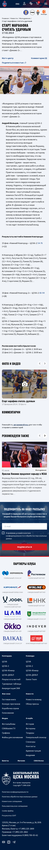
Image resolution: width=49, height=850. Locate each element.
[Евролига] (44, 12)
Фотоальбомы (8, 724)
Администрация (33, 750)
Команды (30, 656)
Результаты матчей (11, 679)
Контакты (30, 746)
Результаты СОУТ (9, 815)
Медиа (5, 718)
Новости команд (33, 699)
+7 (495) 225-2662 (20, 832)
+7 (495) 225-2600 (26, 828)
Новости (14, 18)
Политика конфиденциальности (15, 792)
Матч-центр (7, 58)
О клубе (29, 718)
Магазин (21, 760)
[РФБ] (32, 12)
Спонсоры (30, 741)
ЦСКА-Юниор (8, 670)
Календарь (7, 656)
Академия (30, 755)
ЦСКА (4, 661)
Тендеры (30, 733)
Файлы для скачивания (12, 737)
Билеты (5, 760)
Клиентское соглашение (12, 801)
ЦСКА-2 (5, 666)
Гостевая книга (9, 699)
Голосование (8, 712)
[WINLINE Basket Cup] (38, 12)
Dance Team (31, 679)
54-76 (40, 243)
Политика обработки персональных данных (19, 796)
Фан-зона (6, 694)
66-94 (41, 293)
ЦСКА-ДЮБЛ (8, 675)
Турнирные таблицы (11, 683)
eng (17, 3)
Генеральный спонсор (36, 737)
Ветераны (30, 728)
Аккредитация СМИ (11, 688)
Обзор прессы (32, 704)
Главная (5, 18)
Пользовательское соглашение (15, 806)
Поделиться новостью (13, 62)
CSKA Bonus (39, 760)
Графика (6, 733)
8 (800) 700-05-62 (30, 835)
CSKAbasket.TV (8, 728)
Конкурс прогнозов (11, 704)
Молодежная (24, 18)
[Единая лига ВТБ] (26, 12)
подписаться (24, 547)
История (30, 724)
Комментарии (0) (39, 58)
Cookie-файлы (7, 811)
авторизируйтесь (20, 424)
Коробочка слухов (10, 708)
